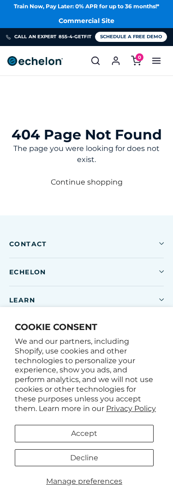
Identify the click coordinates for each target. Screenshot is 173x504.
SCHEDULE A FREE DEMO (131, 37)
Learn (22, 300)
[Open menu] (156, 61)
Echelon (27, 272)
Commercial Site (86, 21)
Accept (84, 433)
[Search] (95, 61)
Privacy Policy (131, 408)
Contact (28, 244)
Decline (84, 457)
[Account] (116, 61)
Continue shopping (87, 182)
